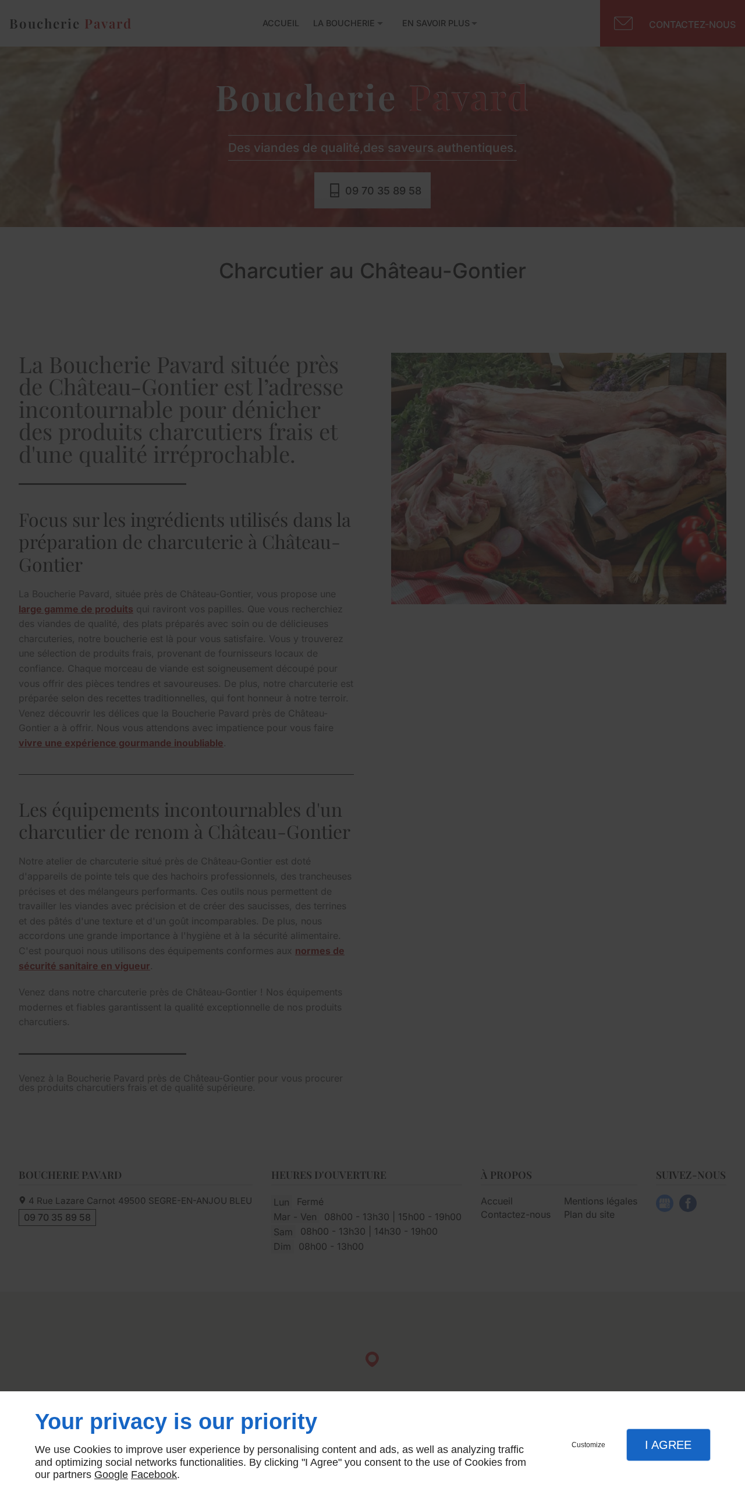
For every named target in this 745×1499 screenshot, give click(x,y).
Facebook (154, 1474)
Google (111, 1474)
